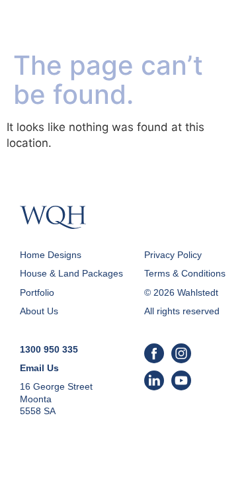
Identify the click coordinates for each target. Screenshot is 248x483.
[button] (219, 26)
